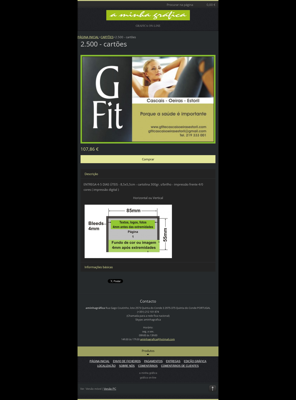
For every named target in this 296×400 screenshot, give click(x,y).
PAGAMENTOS (153, 361)
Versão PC (110, 388)
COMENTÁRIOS (148, 365)
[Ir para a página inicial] (148, 17)
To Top (212, 389)
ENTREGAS (173, 361)
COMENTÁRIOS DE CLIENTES (180, 365)
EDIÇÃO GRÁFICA (195, 361)
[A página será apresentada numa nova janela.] (148, 99)
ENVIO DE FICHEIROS (127, 361)
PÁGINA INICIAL (88, 37)
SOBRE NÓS (127, 365)
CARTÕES (107, 37)
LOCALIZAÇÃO (106, 365)
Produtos (148, 351)
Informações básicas (99, 267)
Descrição (91, 174)
